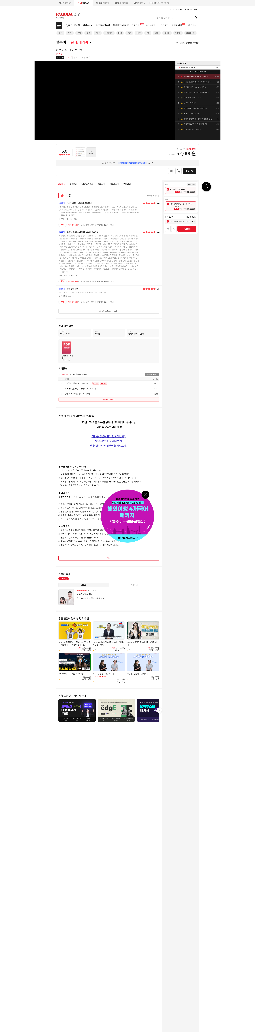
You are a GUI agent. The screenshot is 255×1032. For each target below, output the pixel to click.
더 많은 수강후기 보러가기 (108, 311)
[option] (197, 67)
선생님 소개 (114, 184)
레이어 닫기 (145, 494)
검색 (196, 17)
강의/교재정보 (87, 184)
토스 (69, 33)
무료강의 (135, 25)
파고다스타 (83, 3)
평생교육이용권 (103, 25)
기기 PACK (87, 25)
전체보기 (59, 25)
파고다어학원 (65, 3)
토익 (60, 33)
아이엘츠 (108, 33)
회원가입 (179, 9)
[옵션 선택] (168, 204)
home (177, 42)
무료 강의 (103, 383)
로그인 (171, 9)
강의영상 (61, 184)
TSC (129, 33)
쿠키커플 (63, 579)
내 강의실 (192, 25)
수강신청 (189, 171)
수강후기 (164, 25)
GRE (98, 33)
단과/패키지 (79, 42)
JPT (147, 33)
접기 (108, 558)
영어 (156, 33)
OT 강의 (95, 383)
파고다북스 (139, 3)
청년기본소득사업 (121, 25)
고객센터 (187, 9)
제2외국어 (190, 33)
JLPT (139, 33)
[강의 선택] (168, 189)
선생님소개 (150, 25)
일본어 (177, 33)
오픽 (79, 33)
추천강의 (127, 184)
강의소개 (101, 184)
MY (195, 9)
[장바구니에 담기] (178, 171)
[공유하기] (171, 171)
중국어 (166, 33)
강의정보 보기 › (152, 374)
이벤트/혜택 (178, 25)
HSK (120, 33)
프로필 (83, 585)
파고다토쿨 (120, 3)
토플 (88, 33)
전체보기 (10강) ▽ (109, 399)
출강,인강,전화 (159, 3)
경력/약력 (134, 585)
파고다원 (102, 3)
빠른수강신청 (74, 25)
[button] (159, 710)
